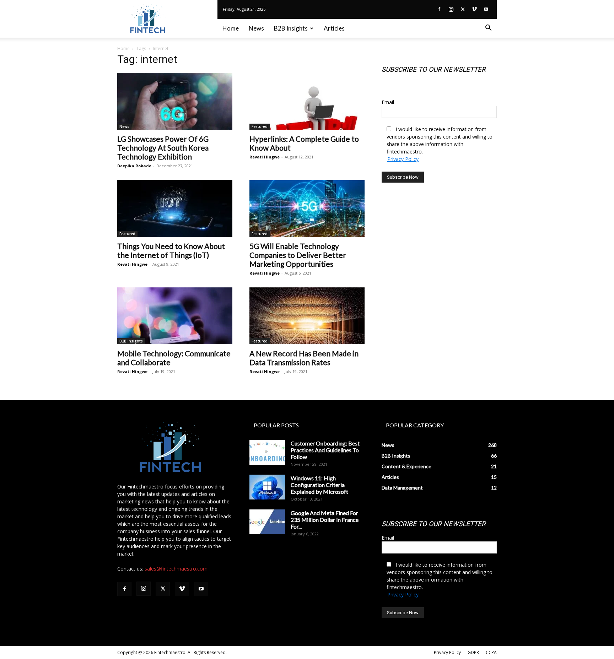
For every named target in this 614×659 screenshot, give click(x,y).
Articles (334, 28)
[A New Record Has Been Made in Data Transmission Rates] (307, 315)
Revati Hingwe (264, 157)
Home (230, 28)
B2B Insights (291, 28)
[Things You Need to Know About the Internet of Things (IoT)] (174, 208)
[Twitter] (462, 9)
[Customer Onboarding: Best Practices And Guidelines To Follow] (267, 452)
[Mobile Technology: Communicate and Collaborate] (174, 315)
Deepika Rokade (134, 165)
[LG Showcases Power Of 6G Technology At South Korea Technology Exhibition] (174, 101)
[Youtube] (486, 9)
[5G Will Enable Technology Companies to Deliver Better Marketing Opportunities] (307, 208)
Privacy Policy (403, 159)
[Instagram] (451, 9)
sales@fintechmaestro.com (176, 568)
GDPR (473, 652)
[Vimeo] (474, 9)
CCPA (491, 652)
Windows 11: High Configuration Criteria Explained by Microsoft (319, 485)
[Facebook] (439, 9)
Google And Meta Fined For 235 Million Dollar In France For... (325, 519)
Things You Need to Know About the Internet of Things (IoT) (171, 250)
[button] (488, 28)
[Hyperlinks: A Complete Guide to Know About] (307, 101)
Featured (260, 126)
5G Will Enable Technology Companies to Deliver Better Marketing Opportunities (297, 255)
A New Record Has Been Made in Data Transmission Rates (304, 358)
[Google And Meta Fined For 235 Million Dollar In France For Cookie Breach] (267, 521)
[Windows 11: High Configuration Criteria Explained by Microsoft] (267, 487)
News (256, 28)
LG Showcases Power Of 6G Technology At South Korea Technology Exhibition (163, 147)
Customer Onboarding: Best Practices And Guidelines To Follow (325, 450)
